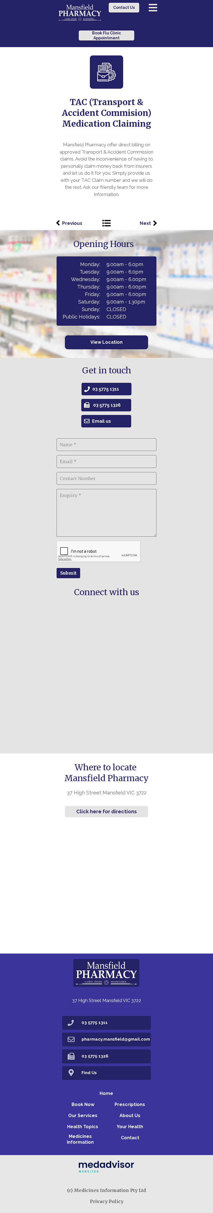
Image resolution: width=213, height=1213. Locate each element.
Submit (68, 573)
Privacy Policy (106, 1201)
